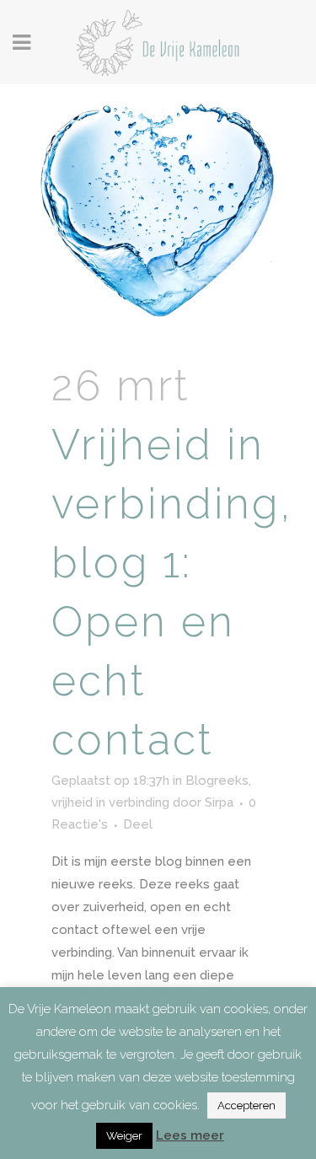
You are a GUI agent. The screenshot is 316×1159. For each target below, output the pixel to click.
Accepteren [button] (246, 1105)
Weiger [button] (124, 1135)
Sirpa (219, 802)
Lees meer (190, 1135)
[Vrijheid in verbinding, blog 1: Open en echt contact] (158, 210)
